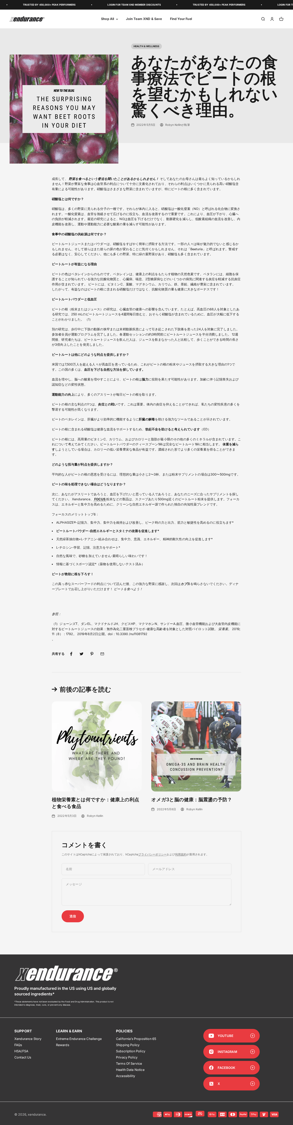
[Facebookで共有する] (71, 654)
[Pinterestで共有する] (92, 654)
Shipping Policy (128, 1045)
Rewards (62, 1045)
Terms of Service (129, 1063)
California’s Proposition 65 (136, 1039)
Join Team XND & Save (144, 19)
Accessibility (125, 1076)
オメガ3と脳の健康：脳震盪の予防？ (191, 799)
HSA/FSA (21, 1051)
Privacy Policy (127, 1057)
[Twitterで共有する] (82, 654)
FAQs (18, 1045)
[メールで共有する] (102, 654)
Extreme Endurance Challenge (79, 1039)
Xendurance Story (28, 1039)
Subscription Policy (130, 1051)
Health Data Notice (130, 1070)
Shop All (107, 19)
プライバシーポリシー (152, 854)
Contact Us (22, 1057)
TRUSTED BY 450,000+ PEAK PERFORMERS (29, 4)
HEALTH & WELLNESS (146, 46)
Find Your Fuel (181, 19)
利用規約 (181, 854)
